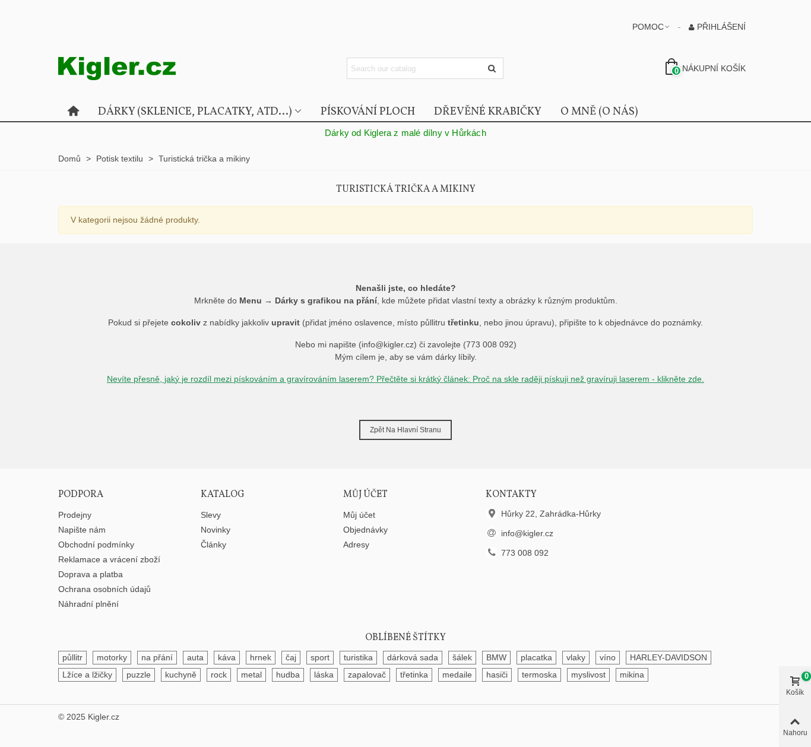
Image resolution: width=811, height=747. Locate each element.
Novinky (215, 529)
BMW (496, 657)
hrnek (260, 657)
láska (324, 674)
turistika (358, 657)
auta (195, 657)
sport (320, 657)
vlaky (575, 657)
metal (251, 674)
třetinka (414, 674)
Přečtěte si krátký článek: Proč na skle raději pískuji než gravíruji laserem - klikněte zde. (540, 379)
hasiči (497, 674)
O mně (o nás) (599, 111)
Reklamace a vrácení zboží (109, 559)
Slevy (211, 515)
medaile (457, 674)
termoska (539, 674)
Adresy (356, 544)
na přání (157, 657)
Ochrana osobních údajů (104, 589)
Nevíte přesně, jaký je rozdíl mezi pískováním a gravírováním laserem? (241, 379)
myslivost (588, 674)
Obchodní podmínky (96, 544)
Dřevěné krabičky (487, 111)
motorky (112, 657)
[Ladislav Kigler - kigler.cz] (123, 68)
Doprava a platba (90, 574)
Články (213, 544)
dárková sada (412, 657)
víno (608, 657)
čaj (291, 657)
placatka (536, 657)
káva (227, 657)
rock (219, 674)
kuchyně (181, 674)
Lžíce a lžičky (87, 674)
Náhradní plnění (88, 604)
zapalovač (367, 674)
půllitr (72, 657)
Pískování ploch (368, 111)
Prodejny (74, 515)
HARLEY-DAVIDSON (668, 657)
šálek (462, 657)
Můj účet (359, 515)
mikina (632, 674)
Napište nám (82, 529)
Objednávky (365, 529)
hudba (288, 674)
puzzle (138, 674)
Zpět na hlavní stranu (405, 430)
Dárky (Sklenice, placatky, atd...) (195, 111)
